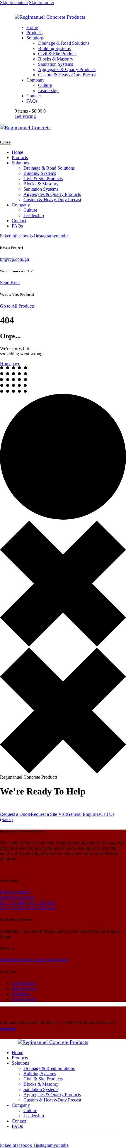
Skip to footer (41, 2)
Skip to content (14, 2)
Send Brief (10, 282)
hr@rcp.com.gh (14, 259)
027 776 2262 (42, 902)
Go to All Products (17, 306)
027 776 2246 (13, 902)
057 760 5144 (42, 907)
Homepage (10, 363)
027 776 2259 (13, 907)
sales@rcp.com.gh (17, 897)
